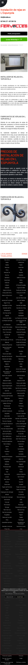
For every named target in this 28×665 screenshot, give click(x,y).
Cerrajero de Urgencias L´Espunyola (7, 663)
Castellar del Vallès (21, 305)
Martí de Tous (21, 509)
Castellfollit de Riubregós (21, 523)
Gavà (21, 353)
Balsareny (21, 359)
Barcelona (7, 259)
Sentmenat (7, 499)
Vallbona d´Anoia (21, 277)
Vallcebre (7, 277)
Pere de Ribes (21, 441)
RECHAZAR (9, 597)
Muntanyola (7, 406)
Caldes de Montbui (7, 438)
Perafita (21, 351)
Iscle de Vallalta (21, 300)
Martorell (21, 361)
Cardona (21, 451)
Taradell (21, 484)
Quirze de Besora (21, 431)
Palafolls (7, 461)
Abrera (7, 482)
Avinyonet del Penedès (7, 401)
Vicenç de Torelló (21, 292)
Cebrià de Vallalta (7, 388)
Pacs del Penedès (21, 461)
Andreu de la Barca (21, 371)
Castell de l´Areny (21, 526)
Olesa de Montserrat (7, 356)
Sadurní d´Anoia (7, 290)
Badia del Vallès (7, 380)
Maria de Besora (21, 497)
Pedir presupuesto (14, 33)
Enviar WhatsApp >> (13, 39)
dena (7, 449)
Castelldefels (21, 449)
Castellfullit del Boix (7, 522)
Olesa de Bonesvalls (21, 356)
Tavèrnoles (7, 484)
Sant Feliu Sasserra (21, 438)
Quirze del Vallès (7, 431)
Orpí (7, 471)
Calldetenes (21, 262)
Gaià (21, 499)
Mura (7, 270)
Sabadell (7, 287)
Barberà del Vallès (7, 359)
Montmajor (21, 504)
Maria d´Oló (7, 474)
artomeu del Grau (21, 390)
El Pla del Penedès (21, 285)
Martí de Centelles (7, 512)
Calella (7, 265)
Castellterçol (7, 459)
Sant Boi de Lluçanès (21, 388)
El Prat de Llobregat (21, 339)
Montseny (21, 406)
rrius (21, 529)
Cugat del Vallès (21, 287)
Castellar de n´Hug (21, 308)
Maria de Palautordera (21, 327)
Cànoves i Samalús (21, 413)
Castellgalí (21, 519)
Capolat (7, 315)
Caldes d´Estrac (7, 403)
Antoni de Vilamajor (21, 369)
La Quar (7, 476)
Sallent (7, 378)
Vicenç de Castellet (7, 418)
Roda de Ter (7, 272)
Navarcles (21, 267)
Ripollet (21, 272)
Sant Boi (7, 390)
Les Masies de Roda (7, 320)
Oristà (21, 471)
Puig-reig (7, 529)
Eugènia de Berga (21, 344)
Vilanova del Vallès (21, 383)
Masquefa (20, 310)
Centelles (21, 454)
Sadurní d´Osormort (7, 295)
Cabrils (7, 369)
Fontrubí (7, 502)
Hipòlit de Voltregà (21, 436)
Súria (21, 280)
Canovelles (7, 416)
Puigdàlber (7, 514)
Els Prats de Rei (7, 313)
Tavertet (21, 482)
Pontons (21, 655)
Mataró (21, 378)
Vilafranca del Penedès (7, 395)
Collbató (7, 285)
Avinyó (21, 401)
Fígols (7, 489)
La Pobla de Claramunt (7, 423)
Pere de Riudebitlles (7, 441)
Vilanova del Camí (7, 393)
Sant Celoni (7, 479)
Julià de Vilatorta (21, 474)
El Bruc (7, 337)
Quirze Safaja (21, 428)
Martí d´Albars (7, 444)
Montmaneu (7, 504)
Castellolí (21, 512)
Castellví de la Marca (21, 456)
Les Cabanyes (7, 324)
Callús (7, 262)
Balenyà (7, 342)
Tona (21, 408)
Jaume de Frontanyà (7, 300)
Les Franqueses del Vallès (21, 321)
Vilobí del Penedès (21, 332)
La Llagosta (7, 426)
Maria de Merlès (21, 329)
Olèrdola (21, 446)
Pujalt (21, 658)
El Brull (7, 494)
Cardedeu (21, 313)
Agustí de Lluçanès (7, 375)
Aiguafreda (7, 366)
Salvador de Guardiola (21, 418)
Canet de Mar (21, 416)
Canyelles (7, 413)
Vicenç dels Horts (7, 292)
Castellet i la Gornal (7, 526)
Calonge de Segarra (21, 259)
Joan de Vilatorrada (21, 297)
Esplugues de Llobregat (7, 492)
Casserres (21, 444)
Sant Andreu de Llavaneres (7, 372)
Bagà (21, 366)
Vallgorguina (7, 361)
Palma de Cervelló (7, 517)
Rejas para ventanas (4, 44)
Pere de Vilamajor (7, 421)
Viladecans (7, 398)
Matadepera (7, 310)
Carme (7, 446)
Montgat (7, 507)
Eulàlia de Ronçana (21, 342)
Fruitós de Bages (21, 426)
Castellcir (7, 451)
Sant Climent (21, 476)
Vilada (21, 295)
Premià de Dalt (7, 466)
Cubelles (21, 275)
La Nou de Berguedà (21, 423)
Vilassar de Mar (7, 408)
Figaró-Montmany (21, 489)
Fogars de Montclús (7, 487)
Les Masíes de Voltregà (21, 318)
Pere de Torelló (21, 421)
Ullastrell (21, 459)
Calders (21, 403)
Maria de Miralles (7, 329)
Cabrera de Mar (21, 393)
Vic (7, 297)
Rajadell (21, 464)
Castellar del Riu (7, 308)
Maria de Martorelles (7, 327)
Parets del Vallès (7, 353)
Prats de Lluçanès (7, 655)
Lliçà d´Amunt (20, 334)
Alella (21, 364)
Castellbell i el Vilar (7, 305)
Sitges (7, 469)
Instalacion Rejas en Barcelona (13, 44)
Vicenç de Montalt (21, 385)
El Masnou (21, 337)
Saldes (21, 282)
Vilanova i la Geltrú (7, 383)
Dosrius (7, 275)
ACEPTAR (19, 597)
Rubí (21, 270)
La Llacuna (21, 494)
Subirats (7, 282)
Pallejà (21, 517)
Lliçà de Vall (7, 334)
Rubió (20, 265)
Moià (7, 519)
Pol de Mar (21, 433)
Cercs (7, 454)
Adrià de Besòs (21, 375)
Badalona (21, 398)
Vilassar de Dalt (21, 380)
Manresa (7, 267)
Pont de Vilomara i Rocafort (7, 659)
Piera (7, 351)
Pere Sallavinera (7, 436)
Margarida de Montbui (21, 507)
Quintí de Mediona (7, 433)
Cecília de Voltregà (21, 290)
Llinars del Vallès (7, 318)
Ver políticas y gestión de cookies (14, 593)
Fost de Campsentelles (7, 428)
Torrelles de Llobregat (7, 497)
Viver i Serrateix (7, 332)
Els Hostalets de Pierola (7, 339)
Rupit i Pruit (7, 303)
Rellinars (7, 464)
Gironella (21, 492)
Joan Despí (21, 411)
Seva (21, 469)
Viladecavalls (21, 395)
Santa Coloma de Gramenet (7, 348)
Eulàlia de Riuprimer (7, 344)
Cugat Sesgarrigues (7, 385)
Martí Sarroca (7, 509)
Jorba (20, 502)
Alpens (7, 364)
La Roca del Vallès (21, 324)
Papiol (21, 514)
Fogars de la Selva (21, 487)
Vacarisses (7, 280)
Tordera (21, 479)
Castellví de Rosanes (7, 456)
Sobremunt (21, 466)
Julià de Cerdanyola (7, 411)
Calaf (21, 303)
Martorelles (21, 347)
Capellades (21, 315)
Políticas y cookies (21, 662)
